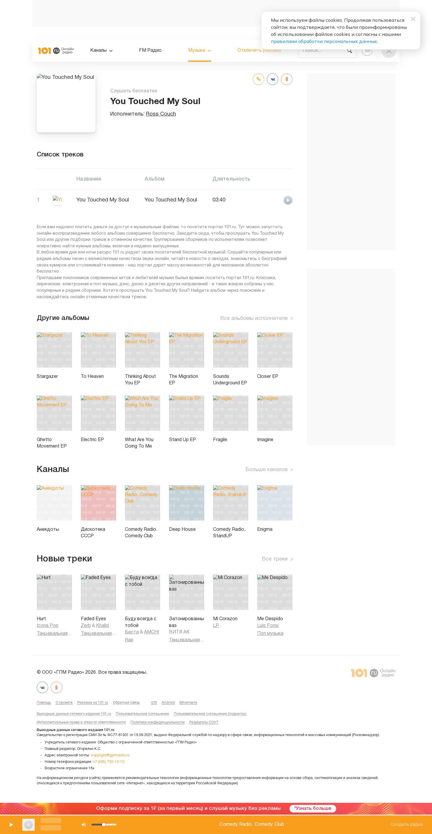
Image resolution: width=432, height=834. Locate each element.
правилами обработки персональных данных (324, 41)
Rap (129, 640)
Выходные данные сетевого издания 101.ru (74, 713)
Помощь (44, 702)
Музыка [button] (196, 51)
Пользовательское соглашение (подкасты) (210, 713)
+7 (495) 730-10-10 (108, 761)
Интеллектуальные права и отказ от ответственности (81, 722)
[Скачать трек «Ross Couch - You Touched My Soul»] (272, 200)
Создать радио (407, 825)
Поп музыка (270, 634)
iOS (154, 702)
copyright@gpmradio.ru (110, 755)
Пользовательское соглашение (142, 713)
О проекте (64, 702)
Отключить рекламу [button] (259, 51)
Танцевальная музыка (54, 634)
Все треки (275, 559)
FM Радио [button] (150, 51)
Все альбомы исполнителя (254, 318)
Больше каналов (267, 469)
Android (168, 702)
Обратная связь (126, 702)
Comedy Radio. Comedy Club (252, 824)
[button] (388, 50)
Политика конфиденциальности (157, 722)
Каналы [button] (98, 51)
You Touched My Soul (171, 200)
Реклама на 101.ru (92, 702)
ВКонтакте (188, 702)
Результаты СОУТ (204, 722)
